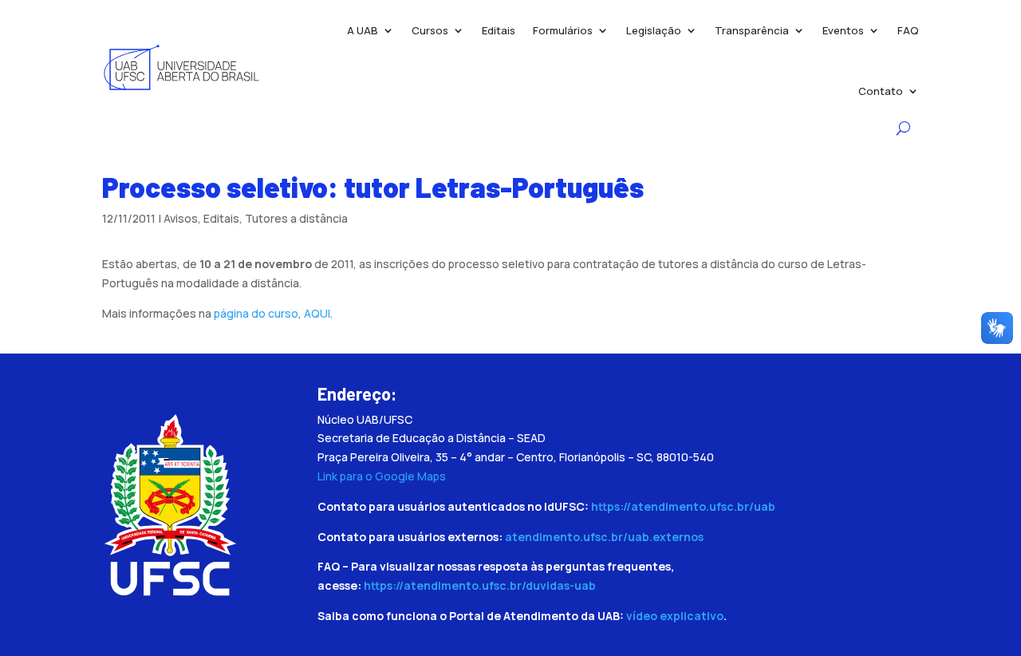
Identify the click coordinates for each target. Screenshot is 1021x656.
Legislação (653, 30)
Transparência (752, 30)
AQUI (317, 313)
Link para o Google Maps (381, 476)
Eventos (843, 30)
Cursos (430, 30)
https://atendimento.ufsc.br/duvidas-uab (480, 585)
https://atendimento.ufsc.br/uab (683, 506)
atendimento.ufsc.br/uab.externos (604, 536)
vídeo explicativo (674, 615)
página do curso (256, 313)
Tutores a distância (296, 218)
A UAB (362, 30)
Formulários (563, 30)
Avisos (181, 218)
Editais (498, 30)
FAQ (908, 30)
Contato (880, 91)
